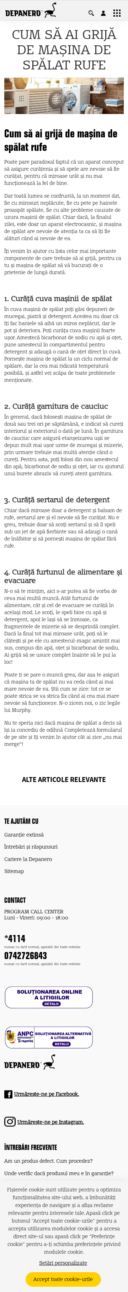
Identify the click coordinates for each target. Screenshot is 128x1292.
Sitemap (14, 871)
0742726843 (25, 957)
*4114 (14, 940)
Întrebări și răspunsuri (31, 847)
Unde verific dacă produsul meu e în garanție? (58, 1173)
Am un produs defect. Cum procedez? (48, 1161)
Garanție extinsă (24, 835)
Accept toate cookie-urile (63, 1279)
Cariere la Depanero (28, 859)
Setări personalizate (63, 1263)
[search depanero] (95, 13)
